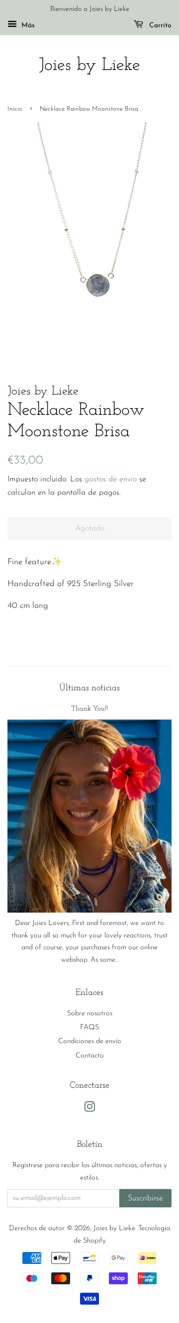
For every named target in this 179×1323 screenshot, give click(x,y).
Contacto (90, 1055)
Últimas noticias (89, 688)
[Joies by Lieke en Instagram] (89, 1109)
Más (27, 25)
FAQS (89, 1027)
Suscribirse (145, 1198)
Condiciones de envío (89, 1041)
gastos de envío (111, 479)
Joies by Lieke (89, 65)
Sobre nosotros (89, 1013)
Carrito (159, 25)
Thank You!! (89, 709)
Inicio (14, 109)
